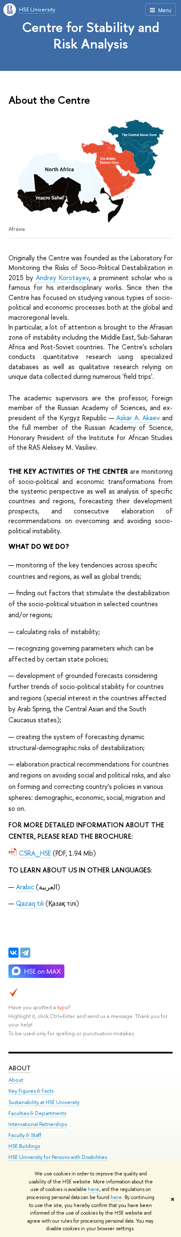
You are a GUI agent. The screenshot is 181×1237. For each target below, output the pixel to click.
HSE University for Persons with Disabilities (57, 1157)
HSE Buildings (24, 1146)
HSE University (37, 9)
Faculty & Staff (24, 1135)
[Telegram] (25, 953)
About (19, 1068)
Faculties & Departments (37, 1113)
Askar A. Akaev (138, 417)
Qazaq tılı (30, 903)
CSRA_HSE (35, 853)
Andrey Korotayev (62, 277)
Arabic (25, 886)
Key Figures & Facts (30, 1090)
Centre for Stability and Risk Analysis (90, 35)
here (93, 1189)
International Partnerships (37, 1124)
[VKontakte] (13, 953)
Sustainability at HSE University (44, 1102)
